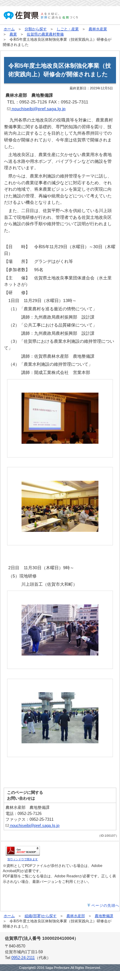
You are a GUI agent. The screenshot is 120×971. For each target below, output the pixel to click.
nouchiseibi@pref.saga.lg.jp (38, 108)
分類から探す (36, 29)
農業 (13, 34)
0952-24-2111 (23, 957)
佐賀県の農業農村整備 (45, 34)
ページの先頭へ (105, 905)
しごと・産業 (68, 29)
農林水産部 (75, 916)
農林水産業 (98, 29)
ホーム (9, 29)
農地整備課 (104, 916)
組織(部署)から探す (41, 916)
